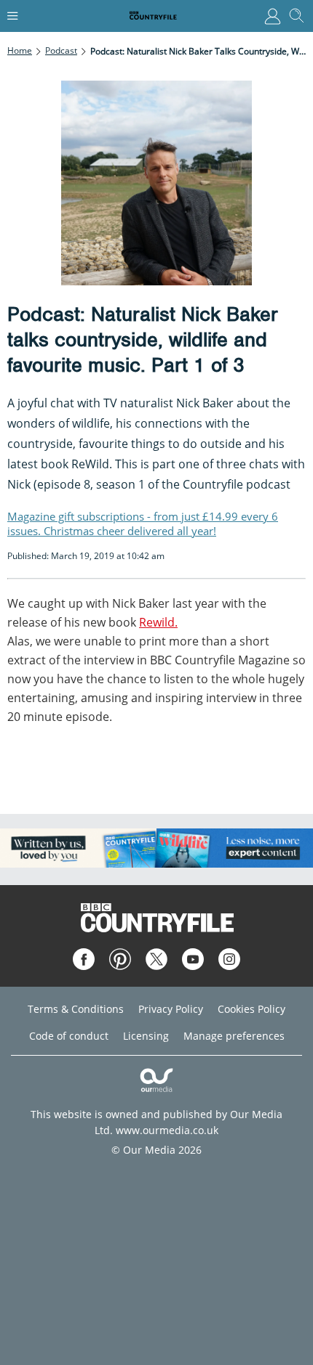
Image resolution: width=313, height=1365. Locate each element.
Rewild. (158, 622)
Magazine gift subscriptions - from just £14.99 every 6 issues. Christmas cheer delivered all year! (142, 523)
